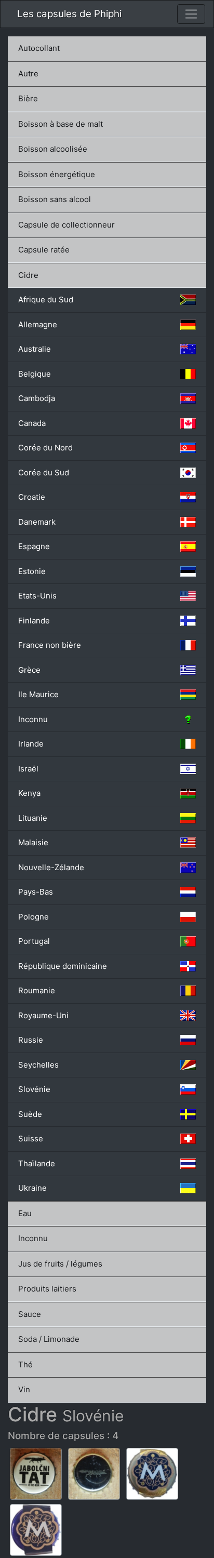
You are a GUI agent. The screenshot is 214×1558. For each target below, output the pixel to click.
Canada (32, 423)
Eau (25, 1213)
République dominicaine (62, 966)
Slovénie (34, 1089)
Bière (28, 98)
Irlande (31, 744)
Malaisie (33, 842)
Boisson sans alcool (54, 199)
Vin (24, 1389)
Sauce (29, 1314)
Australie (34, 349)
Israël (28, 769)
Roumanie (36, 990)
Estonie (32, 571)
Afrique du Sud (45, 299)
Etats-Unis (37, 596)
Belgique (34, 374)
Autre (28, 73)
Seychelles (38, 1065)
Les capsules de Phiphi (69, 14)
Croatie (31, 497)
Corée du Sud (43, 472)
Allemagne (37, 324)
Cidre (28, 275)
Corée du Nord (45, 447)
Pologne (33, 917)
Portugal (34, 941)
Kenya (29, 793)
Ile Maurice (38, 694)
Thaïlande (36, 1163)
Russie (30, 1040)
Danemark (37, 522)
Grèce (29, 670)
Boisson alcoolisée (52, 149)
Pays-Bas (35, 892)
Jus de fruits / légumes (60, 1264)
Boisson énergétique (56, 174)
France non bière (49, 645)
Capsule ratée (44, 250)
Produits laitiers (47, 1289)
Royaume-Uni (43, 1015)
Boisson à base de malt (60, 124)
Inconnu (33, 719)
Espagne (34, 546)
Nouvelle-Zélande (51, 867)
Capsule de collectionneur (66, 225)
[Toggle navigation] (191, 14)
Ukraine (32, 1188)
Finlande (34, 620)
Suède (30, 1114)
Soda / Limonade (48, 1339)
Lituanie (32, 818)
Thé (25, 1364)
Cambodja (36, 398)
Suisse (30, 1138)
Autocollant (39, 48)
